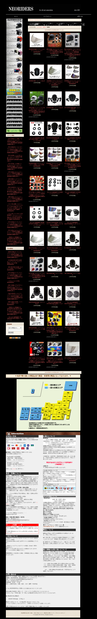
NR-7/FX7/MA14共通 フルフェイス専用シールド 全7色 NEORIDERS (72, 329)
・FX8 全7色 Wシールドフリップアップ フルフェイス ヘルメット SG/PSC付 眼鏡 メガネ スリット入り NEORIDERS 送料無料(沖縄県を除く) (14, 296)
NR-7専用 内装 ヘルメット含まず (72, 274)
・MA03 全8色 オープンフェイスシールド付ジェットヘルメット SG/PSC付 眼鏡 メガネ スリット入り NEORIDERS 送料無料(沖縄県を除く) (14, 254)
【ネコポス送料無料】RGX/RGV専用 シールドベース (72, 138)
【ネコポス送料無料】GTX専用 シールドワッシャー (55, 193)
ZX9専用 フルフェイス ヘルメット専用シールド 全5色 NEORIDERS (72, 82)
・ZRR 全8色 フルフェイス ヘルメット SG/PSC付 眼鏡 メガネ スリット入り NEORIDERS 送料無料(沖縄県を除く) (14, 199)
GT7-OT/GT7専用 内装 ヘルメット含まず (72, 108)
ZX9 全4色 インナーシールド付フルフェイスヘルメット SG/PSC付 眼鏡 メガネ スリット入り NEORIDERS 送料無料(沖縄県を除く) (37, 110)
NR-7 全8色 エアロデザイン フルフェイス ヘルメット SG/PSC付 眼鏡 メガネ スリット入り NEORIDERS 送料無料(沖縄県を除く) (37, 360)
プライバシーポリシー (60, 613)
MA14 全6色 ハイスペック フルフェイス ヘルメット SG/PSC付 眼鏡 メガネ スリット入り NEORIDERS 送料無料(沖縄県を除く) (54, 360)
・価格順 (44, 27)
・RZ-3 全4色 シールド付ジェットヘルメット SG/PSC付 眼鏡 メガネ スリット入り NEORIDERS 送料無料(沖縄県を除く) (15, 158)
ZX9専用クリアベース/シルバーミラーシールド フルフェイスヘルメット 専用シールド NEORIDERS (55, 83)
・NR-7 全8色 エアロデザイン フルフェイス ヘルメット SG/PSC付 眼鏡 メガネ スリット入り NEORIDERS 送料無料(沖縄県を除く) (14, 288)
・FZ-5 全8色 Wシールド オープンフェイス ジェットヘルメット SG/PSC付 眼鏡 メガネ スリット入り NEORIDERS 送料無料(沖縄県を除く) (14, 149)
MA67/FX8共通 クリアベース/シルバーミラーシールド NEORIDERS (37, 249)
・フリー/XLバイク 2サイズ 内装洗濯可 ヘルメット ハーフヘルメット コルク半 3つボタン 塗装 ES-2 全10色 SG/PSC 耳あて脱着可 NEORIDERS (15, 216)
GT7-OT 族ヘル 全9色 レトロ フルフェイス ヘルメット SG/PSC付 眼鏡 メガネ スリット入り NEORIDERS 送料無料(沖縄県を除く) (37, 195)
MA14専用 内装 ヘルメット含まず (55, 274)
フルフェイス (37, 20)
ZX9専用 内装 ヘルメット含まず (37, 81)
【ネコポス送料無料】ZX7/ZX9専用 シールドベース (72, 193)
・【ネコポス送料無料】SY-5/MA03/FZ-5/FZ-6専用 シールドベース (14, 318)
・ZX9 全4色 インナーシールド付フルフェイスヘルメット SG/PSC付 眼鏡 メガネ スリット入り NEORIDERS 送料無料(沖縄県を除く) (14, 181)
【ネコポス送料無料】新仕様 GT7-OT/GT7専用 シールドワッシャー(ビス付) (37, 139)
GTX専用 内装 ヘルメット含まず (54, 107)
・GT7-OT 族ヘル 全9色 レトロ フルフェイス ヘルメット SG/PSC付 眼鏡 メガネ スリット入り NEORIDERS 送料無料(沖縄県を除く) (14, 166)
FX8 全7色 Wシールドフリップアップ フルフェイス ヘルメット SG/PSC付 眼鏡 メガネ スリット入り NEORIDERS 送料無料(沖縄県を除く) (54, 330)
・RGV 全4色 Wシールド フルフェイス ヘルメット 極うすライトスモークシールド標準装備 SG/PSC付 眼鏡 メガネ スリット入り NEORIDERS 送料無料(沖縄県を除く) (14, 191)
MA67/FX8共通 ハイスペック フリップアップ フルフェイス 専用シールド (37, 329)
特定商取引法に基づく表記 (26, 613)
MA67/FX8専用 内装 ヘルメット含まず (37, 303)
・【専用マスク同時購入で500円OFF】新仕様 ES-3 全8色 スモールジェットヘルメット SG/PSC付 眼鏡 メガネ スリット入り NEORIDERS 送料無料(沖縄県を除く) (14, 241)
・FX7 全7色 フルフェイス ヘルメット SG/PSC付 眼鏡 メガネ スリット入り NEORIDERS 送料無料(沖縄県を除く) (14, 232)
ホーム (31, 20)
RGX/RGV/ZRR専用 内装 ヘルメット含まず (55, 138)
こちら (14, 468)
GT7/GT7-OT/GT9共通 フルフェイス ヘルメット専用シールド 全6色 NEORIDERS (54, 224)
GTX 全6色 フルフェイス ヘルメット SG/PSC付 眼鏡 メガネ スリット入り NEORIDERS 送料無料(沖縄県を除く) (72, 165)
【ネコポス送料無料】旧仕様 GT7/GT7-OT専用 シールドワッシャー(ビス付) (37, 224)
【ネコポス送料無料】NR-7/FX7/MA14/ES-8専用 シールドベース (55, 304)
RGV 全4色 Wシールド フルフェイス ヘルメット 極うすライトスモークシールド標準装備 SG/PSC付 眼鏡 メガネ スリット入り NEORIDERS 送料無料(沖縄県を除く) (72, 53)
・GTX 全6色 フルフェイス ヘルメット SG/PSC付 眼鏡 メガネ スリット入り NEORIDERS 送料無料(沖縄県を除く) (14, 174)
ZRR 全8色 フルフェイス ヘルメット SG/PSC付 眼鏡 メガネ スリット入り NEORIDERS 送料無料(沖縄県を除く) (54, 51)
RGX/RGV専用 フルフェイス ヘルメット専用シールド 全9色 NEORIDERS (37, 165)
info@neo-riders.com (14, 521)
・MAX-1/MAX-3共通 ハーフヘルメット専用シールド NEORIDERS (15, 303)
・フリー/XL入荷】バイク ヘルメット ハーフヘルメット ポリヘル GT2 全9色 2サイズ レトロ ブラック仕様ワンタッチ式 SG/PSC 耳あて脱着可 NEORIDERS (14, 207)
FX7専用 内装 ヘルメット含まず (72, 248)
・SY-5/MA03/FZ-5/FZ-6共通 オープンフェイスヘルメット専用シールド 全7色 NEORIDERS (14, 262)
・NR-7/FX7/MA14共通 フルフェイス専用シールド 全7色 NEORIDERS (15, 268)
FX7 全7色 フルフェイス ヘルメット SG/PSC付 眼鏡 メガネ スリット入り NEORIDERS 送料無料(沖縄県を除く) (37, 275)
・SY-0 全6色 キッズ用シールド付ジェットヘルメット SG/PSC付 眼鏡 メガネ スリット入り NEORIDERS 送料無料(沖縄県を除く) (14, 141)
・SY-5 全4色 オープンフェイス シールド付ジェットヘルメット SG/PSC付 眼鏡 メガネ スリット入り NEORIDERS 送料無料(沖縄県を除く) (14, 224)
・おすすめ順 (39, 27)
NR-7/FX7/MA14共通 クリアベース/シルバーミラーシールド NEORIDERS (54, 249)
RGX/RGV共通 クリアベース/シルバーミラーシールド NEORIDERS (37, 51)
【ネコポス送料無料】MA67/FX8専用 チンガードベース (72, 224)
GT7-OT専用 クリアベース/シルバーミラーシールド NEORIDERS (73, 359)
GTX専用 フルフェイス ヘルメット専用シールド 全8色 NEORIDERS (54, 165)
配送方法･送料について (49, 613)
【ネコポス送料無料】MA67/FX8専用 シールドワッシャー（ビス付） (72, 304)
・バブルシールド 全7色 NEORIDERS (13, 281)
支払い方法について (38, 613)
